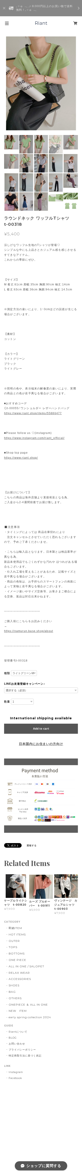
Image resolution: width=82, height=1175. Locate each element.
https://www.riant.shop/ (21, 457)
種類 (7, 673)
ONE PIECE (17, 960)
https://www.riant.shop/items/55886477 (33, 413)
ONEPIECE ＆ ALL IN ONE (28, 1004)
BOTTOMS (17, 953)
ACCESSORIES (20, 979)
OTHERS (15, 998)
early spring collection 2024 (30, 1017)
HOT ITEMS (17, 934)
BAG (12, 991)
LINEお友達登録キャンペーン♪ (24, 683)
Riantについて (18, 1031)
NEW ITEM (18, 1010)
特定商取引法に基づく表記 (25, 1055)
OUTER (14, 941)
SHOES (14, 985)
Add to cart (41, 728)
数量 (7, 701)
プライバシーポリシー (22, 1049)
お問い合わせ (17, 1043)
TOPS (13, 947)
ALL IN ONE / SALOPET (26, 966)
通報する (32, 845)
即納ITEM (15, 928)
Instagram (16, 1072)
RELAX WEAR (19, 972)
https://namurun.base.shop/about (28, 631)
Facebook (15, 1078)
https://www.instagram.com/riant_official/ (34, 438)
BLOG (13, 1037)
